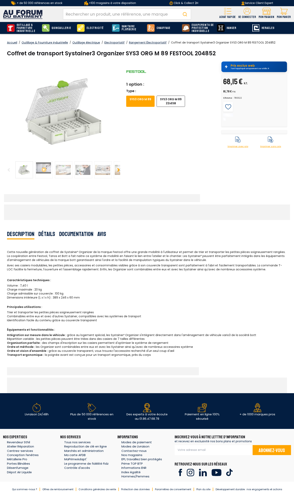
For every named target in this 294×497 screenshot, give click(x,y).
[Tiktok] (229, 472)
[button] (247, 14)
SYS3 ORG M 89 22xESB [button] (171, 101)
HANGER (231, 28)
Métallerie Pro (17, 459)
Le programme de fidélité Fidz (86, 463)
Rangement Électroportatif (148, 43)
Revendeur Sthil (18, 442)
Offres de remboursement (57, 489)
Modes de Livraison (135, 446)
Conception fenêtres (23, 455)
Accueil (12, 43)
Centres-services (20, 451)
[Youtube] (216, 472)
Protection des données (135, 489)
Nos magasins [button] (131, 455)
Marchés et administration (84, 451)
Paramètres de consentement (173, 489)
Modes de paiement (136, 442)
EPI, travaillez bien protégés (141, 459)
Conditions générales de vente (97, 489)
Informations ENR (133, 468)
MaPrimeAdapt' (75, 459)
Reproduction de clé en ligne (85, 446)
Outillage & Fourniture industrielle (26, 28)
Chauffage (163, 28)
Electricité (95, 28)
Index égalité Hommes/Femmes (135, 474)
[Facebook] (180, 472)
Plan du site (203, 489)
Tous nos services (77, 442)
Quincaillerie (61, 28)
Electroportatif (114, 43)
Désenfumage (17, 468)
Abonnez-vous (272, 450)
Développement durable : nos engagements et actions (249, 489)
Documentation (76, 234)
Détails (46, 234)
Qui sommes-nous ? (24, 489)
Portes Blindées (18, 463)
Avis (101, 234)
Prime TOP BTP (132, 463)
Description (20, 234)
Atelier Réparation (20, 446)
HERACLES (268, 28)
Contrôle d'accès (77, 468)
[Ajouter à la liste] (228, 107)
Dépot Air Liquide (19, 472)
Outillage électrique (86, 43)
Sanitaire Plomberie (129, 28)
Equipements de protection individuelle (203, 28)
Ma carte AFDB (75, 455)
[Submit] (185, 14)
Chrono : (228, 98)
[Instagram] (190, 472)
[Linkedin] (203, 472)
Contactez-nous (134, 451)
